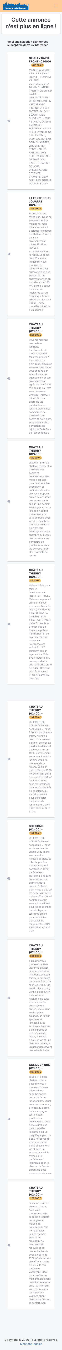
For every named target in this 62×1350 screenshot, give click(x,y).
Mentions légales (31, 1344)
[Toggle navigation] (56, 6)
